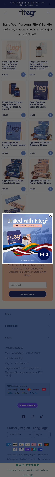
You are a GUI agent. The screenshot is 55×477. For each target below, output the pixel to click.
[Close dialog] (50, 215)
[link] (27, 238)
